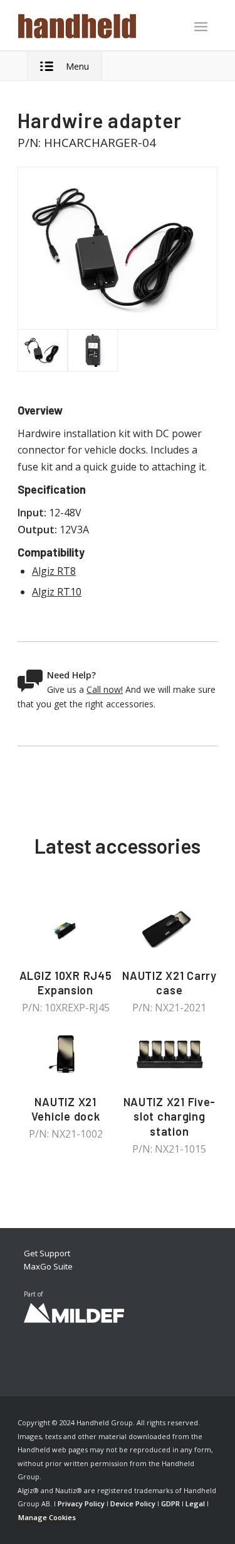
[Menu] (201, 26)
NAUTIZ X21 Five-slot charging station (169, 1116)
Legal (195, 1503)
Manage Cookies (47, 1517)
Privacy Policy (81, 1503)
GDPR (170, 1503)
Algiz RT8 (54, 571)
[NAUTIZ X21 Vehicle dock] (65, 1055)
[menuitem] (201, 28)
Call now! (104, 689)
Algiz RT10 (56, 592)
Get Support (47, 1253)
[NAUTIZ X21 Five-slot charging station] (169, 1055)
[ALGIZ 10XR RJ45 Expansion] (65, 928)
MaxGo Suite (48, 1266)
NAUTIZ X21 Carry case (169, 983)
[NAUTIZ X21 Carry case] (169, 928)
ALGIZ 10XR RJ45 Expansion (65, 983)
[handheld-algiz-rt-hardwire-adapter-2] (93, 350)
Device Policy (132, 1503)
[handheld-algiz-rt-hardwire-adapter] (117, 248)
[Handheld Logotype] (97, 25)
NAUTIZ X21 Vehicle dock (65, 1109)
